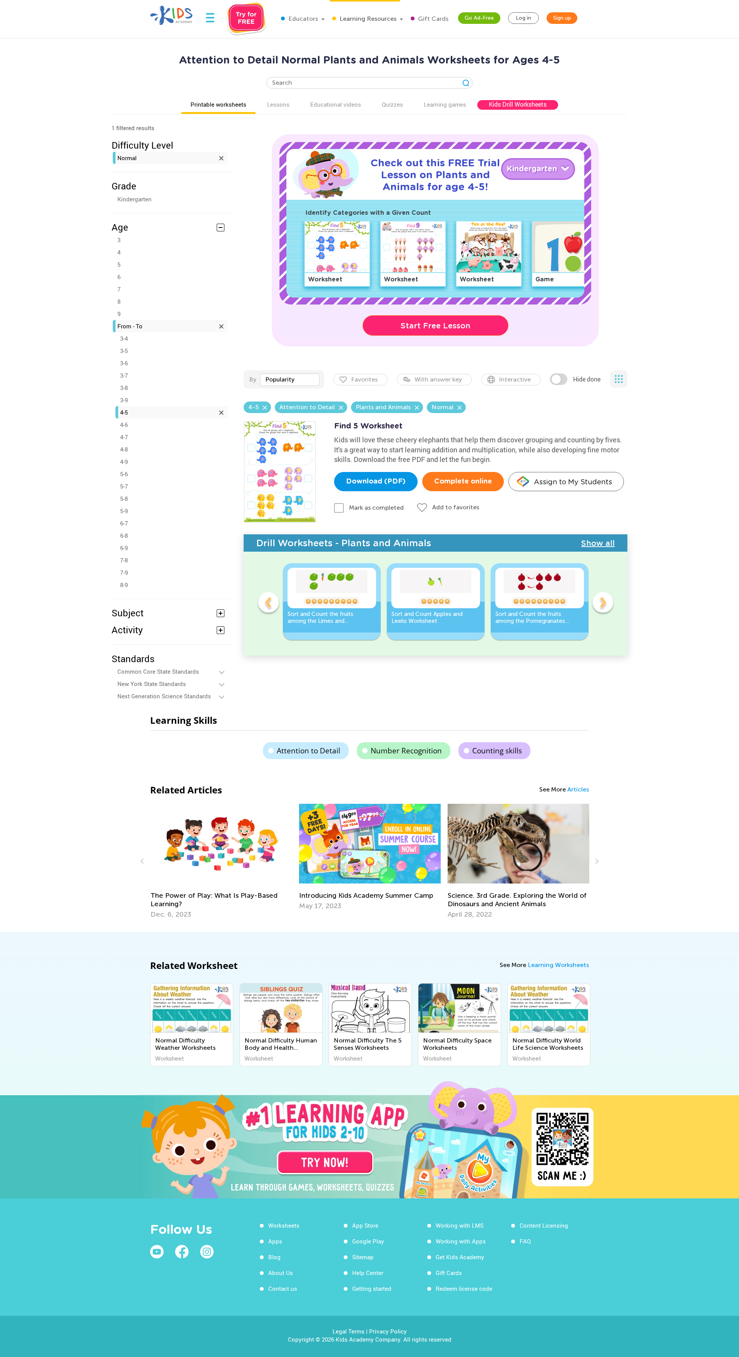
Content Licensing (544, 1225)
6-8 (124, 535)
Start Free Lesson (435, 325)
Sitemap (363, 1257)
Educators (302, 18)
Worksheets (283, 1225)
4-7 (124, 437)
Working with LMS (459, 1225)
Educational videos (335, 104)
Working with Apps (461, 1241)
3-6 (124, 363)
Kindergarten (134, 199)
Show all (598, 543)
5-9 (124, 511)
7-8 (124, 560)
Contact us (282, 1288)
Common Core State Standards (158, 671)
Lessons (278, 104)
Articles (578, 789)
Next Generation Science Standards (164, 696)
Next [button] (602, 603)
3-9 (124, 400)
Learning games (445, 104)
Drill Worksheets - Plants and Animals (343, 543)
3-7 (124, 375)
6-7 (124, 523)
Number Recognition (406, 751)
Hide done (586, 379)
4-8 (124, 449)
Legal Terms (348, 1331)
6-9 (124, 548)
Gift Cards (432, 18)
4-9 (124, 461)
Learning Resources (367, 18)
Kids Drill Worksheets (518, 104)
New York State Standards (151, 684)
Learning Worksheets (558, 965)
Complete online (463, 481)
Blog (274, 1257)
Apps (275, 1241)
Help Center (367, 1273)
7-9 (124, 572)
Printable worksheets (218, 104)
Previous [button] (268, 603)
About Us (280, 1273)
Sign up (562, 18)
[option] (332, 601)
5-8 (124, 498)
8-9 (124, 585)
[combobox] (289, 379)
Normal (127, 158)
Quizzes (392, 104)
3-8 (124, 388)
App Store (365, 1225)
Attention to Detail (308, 751)
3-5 (124, 351)
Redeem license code (464, 1288)
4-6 (124, 424)
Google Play (368, 1241)
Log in (523, 18)
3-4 (124, 338)
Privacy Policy (388, 1331)
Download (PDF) (376, 481)
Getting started (371, 1288)
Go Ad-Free (479, 18)
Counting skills (497, 751)
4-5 (124, 412)
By (252, 379)
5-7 (124, 486)
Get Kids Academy (460, 1257)
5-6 (124, 474)
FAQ (525, 1241)
